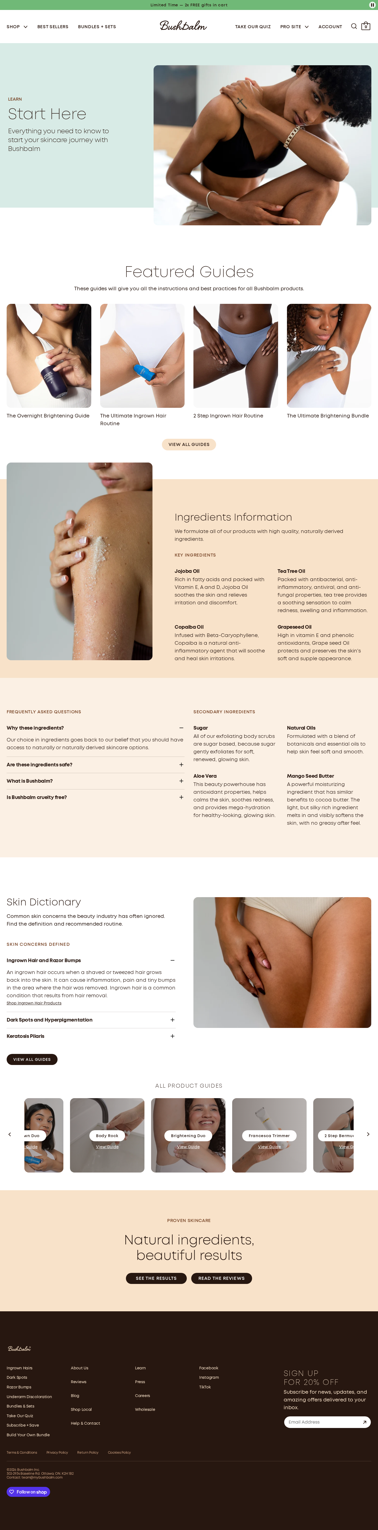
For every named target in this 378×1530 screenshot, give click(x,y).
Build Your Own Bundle (28, 1435)
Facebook (208, 1368)
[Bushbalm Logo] (183, 25)
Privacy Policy (57, 1452)
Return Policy (87, 1452)
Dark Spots (17, 1377)
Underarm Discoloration (29, 1397)
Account (330, 27)
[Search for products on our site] (354, 26)
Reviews (78, 1382)
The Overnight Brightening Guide (48, 416)
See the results (156, 1278)
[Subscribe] (364, 1422)
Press (140, 1382)
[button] (10, 1135)
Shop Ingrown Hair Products (34, 1003)
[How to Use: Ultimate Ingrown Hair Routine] (142, 356)
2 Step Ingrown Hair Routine (228, 416)
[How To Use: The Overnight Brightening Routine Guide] (49, 356)
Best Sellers (53, 27)
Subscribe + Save (23, 1425)
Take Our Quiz (253, 27)
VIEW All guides (32, 1059)
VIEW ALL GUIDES (189, 445)
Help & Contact (85, 1423)
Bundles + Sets (97, 27)
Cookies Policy (119, 1452)
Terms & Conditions (22, 1452)
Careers (142, 1396)
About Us (79, 1368)
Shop (14, 27)
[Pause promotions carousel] (372, 5)
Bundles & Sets (20, 1406)
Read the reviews (221, 1278)
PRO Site (291, 27)
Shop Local (81, 1409)
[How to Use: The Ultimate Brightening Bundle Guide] (329, 356)
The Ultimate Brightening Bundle (328, 416)
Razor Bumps (19, 1387)
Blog (75, 1396)
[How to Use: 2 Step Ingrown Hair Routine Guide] (235, 356)
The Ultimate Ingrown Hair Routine (133, 420)
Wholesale (145, 1409)
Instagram (209, 1377)
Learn (140, 1368)
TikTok (205, 1387)
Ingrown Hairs (19, 1368)
